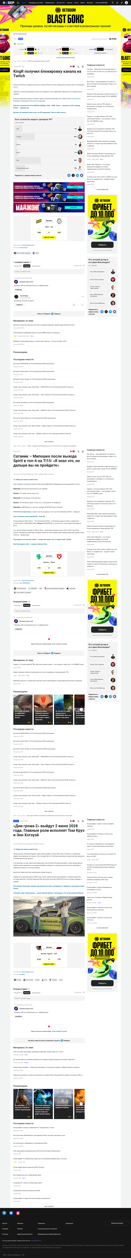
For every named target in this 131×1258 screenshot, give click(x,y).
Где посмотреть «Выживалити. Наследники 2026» (30, 1143)
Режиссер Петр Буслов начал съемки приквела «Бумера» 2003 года (100, 878)
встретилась (26, 512)
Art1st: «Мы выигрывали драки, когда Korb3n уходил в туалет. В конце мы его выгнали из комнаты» (102, 564)
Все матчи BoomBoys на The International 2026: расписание (33, 402)
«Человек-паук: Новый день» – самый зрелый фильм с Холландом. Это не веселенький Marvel (48, 893)
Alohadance (76, 98)
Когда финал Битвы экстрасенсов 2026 (26, 1190)
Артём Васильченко (28, 245)
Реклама (20, 1229)
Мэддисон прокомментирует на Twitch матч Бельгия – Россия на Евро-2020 (39, 341)
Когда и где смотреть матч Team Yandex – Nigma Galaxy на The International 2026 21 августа (44, 426)
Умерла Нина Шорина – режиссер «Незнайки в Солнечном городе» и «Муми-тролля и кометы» (46, 1067)
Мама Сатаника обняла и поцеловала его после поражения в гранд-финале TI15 (101, 155)
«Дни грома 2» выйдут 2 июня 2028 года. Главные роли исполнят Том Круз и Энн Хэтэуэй (49, 815)
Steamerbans (24, 247)
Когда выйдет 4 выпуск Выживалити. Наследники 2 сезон (99, 888)
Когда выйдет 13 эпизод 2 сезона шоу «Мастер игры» (100, 835)
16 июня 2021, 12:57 (25, 298)
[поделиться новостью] (83, 66)
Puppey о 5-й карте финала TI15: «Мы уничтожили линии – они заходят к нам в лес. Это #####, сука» (101, 118)
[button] (83, 297)
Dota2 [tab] (20, 39)
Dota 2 (19, 61)
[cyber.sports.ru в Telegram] (4, 1213)
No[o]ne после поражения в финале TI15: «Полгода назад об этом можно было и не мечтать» (101, 131)
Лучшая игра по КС (26, 282)
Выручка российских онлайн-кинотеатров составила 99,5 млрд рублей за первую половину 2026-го (48, 1075)
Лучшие (27, 266)
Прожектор (41, 1223)
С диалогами (78, 265)
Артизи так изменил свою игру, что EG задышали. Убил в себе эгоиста (39, 112)
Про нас (4, 1223)
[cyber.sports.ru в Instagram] (18, 1213)
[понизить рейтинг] (82, 304)
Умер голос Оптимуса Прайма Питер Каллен (99, 898)
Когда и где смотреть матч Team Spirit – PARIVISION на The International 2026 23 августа (43, 387)
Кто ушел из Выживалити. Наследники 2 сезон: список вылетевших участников (101, 845)
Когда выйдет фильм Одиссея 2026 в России (28, 1167)
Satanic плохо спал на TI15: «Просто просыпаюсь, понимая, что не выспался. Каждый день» (100, 106)
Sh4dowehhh (32, 101)
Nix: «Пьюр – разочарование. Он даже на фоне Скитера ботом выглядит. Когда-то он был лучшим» (102, 84)
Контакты (5, 1234)
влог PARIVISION (25, 583)
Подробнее (57, 1247)
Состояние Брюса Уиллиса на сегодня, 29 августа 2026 (101, 855)
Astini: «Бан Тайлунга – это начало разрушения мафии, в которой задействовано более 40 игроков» (99, 166)
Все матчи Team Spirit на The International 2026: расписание (33, 371)
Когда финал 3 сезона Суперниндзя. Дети (27, 1183)
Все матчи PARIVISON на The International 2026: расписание (33, 364)
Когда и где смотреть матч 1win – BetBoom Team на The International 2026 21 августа (42, 434)
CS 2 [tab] (15, 39)
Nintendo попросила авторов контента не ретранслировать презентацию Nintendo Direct (44, 325)
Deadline (22, 974)
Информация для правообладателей (49, 1234)
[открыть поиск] (113, 2)
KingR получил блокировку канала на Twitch (38, 61)
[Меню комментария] (83, 297)
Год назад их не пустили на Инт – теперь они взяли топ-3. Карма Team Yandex (42, 539)
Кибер (14, 61)
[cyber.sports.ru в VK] (11, 1213)
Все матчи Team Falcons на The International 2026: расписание (34, 418)
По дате (17, 266)
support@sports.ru (36, 1240)
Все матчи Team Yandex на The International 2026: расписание (34, 379)
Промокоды (69, 1223)
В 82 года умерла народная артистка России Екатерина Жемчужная (36, 1151)
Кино (19, 815)
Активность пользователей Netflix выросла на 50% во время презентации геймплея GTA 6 (102, 867)
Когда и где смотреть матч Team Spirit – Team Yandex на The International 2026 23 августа (43, 395)
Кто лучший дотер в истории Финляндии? (99, 260)
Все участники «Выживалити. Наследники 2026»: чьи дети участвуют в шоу (39, 1135)
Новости (24, 61)
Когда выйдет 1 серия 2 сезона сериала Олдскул (100, 825)
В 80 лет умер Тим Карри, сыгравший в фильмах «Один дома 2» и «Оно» (38, 1052)
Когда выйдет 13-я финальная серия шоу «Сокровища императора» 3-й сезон (40, 1159)
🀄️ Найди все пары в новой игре (25, 479)
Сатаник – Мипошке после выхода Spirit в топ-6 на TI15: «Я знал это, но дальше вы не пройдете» (102, 71)
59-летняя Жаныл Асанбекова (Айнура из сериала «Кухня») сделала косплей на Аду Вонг (44, 1059)
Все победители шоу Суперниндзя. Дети (27, 1175)
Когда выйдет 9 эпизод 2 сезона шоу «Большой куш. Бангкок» (99, 908)
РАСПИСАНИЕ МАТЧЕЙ (19, 34)
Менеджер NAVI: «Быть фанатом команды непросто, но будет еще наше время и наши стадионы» (102, 143)
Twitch (15, 87)
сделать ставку (49, 237)
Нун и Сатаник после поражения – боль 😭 (29, 516)
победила (40, 523)
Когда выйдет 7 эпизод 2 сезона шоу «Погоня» (99, 919)
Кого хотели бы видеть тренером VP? (33, 119)
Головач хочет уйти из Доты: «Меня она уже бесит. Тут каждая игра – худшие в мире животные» (102, 179)
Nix (60, 98)
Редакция (5, 1229)
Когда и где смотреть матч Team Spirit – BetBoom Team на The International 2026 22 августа (44, 410)
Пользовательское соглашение (47, 1229)
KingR (54, 85)
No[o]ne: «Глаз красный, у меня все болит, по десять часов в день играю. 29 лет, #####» (102, 95)
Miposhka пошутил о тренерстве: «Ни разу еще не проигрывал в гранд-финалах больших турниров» (47, 681)
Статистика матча (100, 53)
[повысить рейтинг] (73, 304)
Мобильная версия (117, 1223)
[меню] (18, 2)
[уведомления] (117, 2)
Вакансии (20, 1223)
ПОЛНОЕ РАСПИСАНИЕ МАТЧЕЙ (65, 57)
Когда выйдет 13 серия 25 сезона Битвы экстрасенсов (31, 1198)
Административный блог (25, 1234)
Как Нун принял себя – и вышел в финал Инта (30, 544)
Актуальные (36, 266)
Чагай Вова (24, 296)
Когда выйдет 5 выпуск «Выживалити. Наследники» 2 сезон (33, 1127)
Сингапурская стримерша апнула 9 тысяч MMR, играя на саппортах (36, 333)
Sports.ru (6, 1245)
